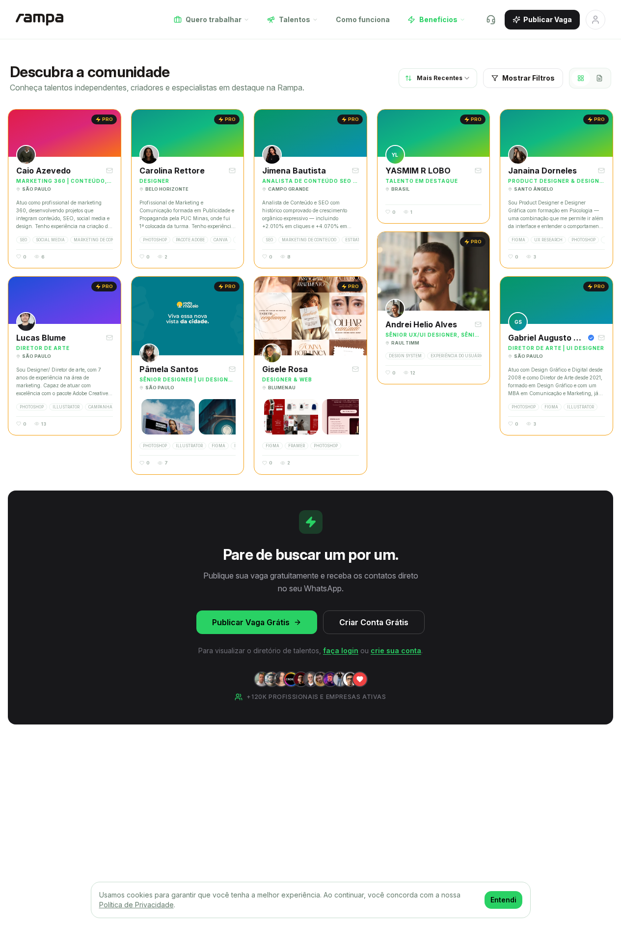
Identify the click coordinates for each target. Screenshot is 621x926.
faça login (340, 650)
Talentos (294, 19)
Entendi (503, 900)
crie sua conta (396, 650)
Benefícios (438, 19)
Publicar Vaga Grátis (251, 622)
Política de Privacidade (136, 904)
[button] (64, 188)
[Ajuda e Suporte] (491, 19)
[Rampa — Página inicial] (39, 20)
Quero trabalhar (214, 19)
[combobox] (438, 78)
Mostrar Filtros (528, 78)
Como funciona (363, 19)
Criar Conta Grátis (373, 622)
